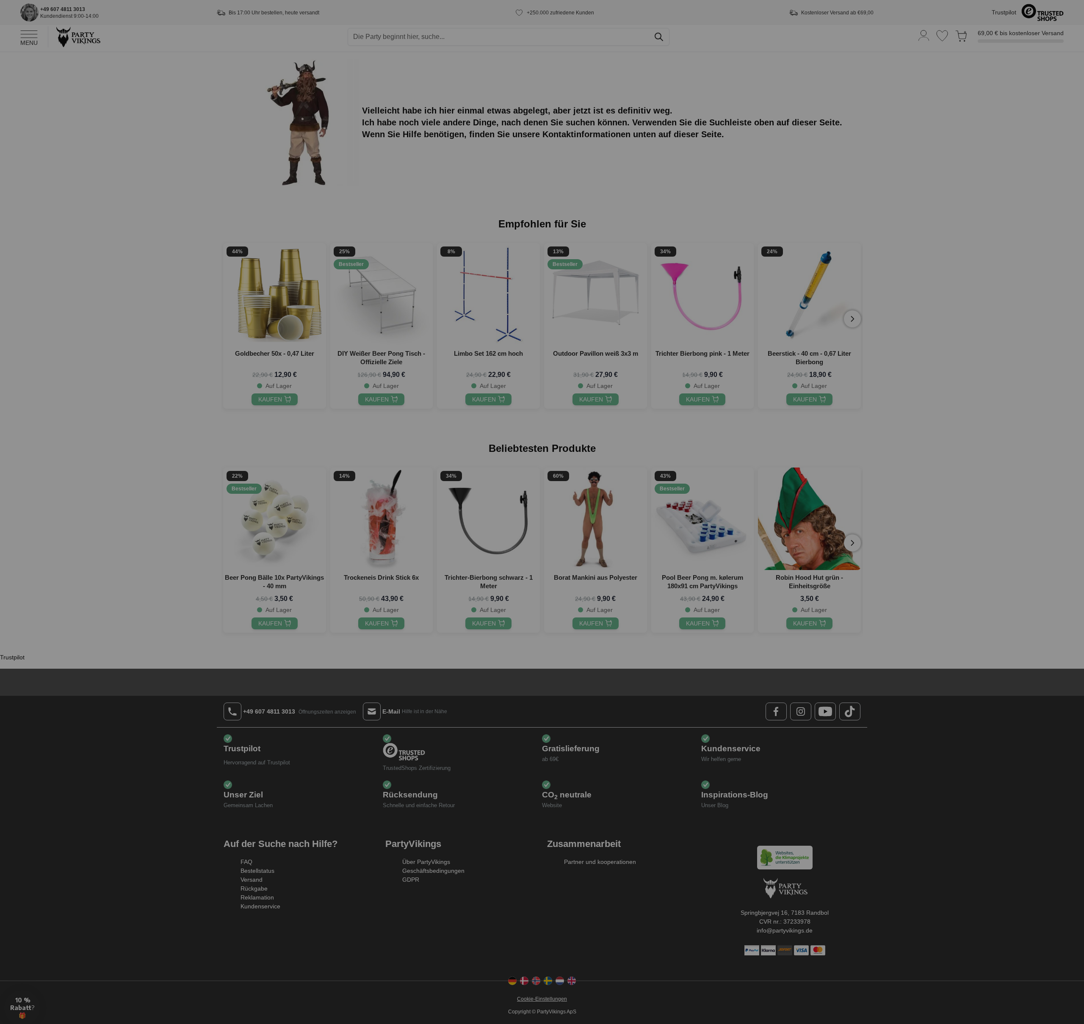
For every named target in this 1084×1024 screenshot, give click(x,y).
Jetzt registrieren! (460, 576)
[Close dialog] (696, 435)
